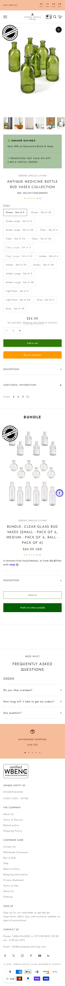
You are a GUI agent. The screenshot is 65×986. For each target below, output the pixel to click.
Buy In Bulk (9, 857)
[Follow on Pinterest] (31, 955)
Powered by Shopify (49, 964)
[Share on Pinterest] (23, 396)
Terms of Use (10, 885)
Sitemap (8, 896)
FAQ (5, 863)
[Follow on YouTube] (39, 955)
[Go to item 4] (40, 123)
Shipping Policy (12, 831)
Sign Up (8, 906)
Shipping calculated (33, 322)
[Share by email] (27, 396)
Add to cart (32, 343)
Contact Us (9, 846)
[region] (32, 738)
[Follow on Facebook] (5, 955)
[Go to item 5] (50, 123)
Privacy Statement (13, 880)
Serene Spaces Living (32, 175)
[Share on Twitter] (18, 396)
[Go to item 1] (8, 123)
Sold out (32, 595)
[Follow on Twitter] (13, 955)
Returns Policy (11, 869)
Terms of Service (13, 819)
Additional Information (19, 385)
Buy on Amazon (33, 355)
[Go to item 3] (29, 123)
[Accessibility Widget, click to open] (59, 493)
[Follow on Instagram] (22, 955)
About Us (8, 814)
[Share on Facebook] (13, 396)
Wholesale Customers (15, 852)
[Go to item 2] (18, 123)
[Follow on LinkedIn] (48, 955)
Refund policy (11, 825)
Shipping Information (15, 874)
